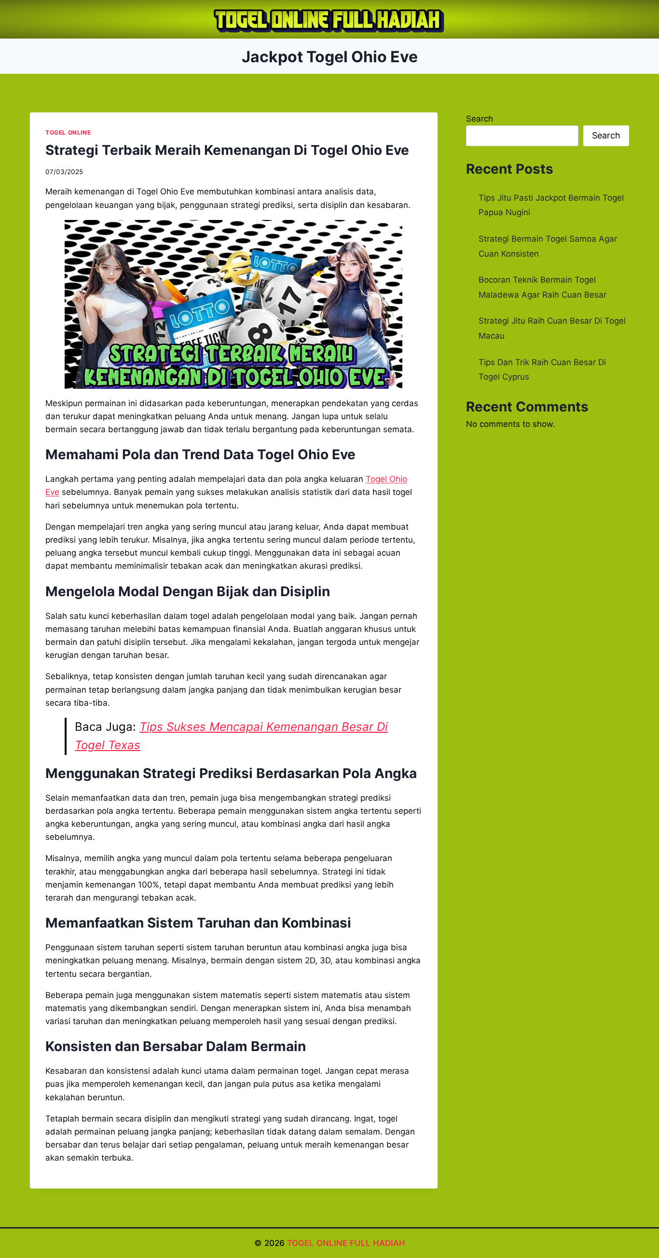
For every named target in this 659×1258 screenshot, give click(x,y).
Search (479, 118)
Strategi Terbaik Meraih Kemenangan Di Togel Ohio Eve (227, 150)
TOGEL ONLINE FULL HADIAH (346, 1243)
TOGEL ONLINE (68, 132)
